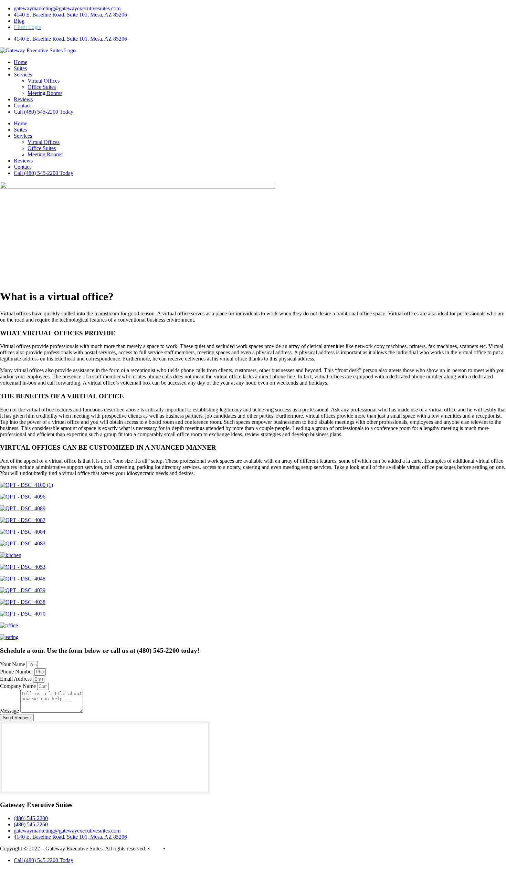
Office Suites (42, 87)
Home (20, 62)
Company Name (18, 686)
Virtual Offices (44, 81)
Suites (20, 68)
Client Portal (180, 848)
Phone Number (17, 671)
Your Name (13, 664)
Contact (22, 105)
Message (10, 711)
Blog (156, 848)
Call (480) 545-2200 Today (43, 112)
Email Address (16, 679)
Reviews (23, 99)
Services (23, 74)
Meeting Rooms (45, 93)
